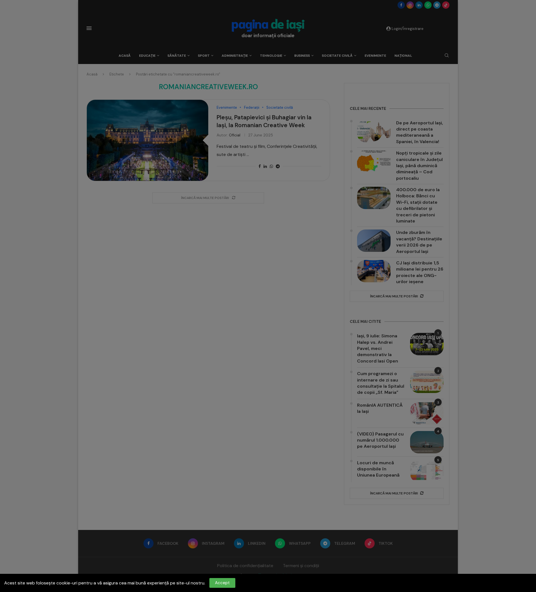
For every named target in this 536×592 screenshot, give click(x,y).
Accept (222, 583)
